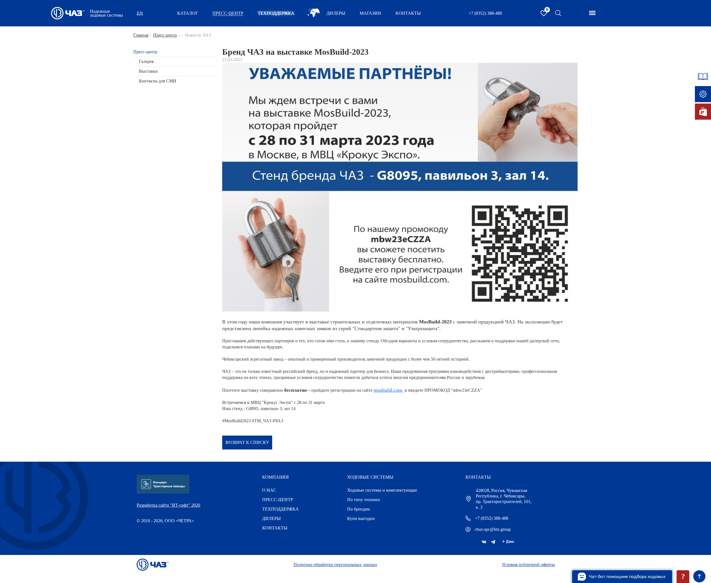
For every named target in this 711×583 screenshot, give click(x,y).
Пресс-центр (145, 51)
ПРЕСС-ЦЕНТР (227, 13)
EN (140, 13)
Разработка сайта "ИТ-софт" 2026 (168, 505)
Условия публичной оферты (528, 564)
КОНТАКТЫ (408, 13)
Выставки (148, 71)
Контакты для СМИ (157, 81)
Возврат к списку (247, 442)
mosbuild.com (388, 390)
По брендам (358, 509)
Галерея (146, 61)
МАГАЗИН (370, 13)
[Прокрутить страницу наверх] (699, 576)
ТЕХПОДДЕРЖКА (276, 13)
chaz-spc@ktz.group (493, 529)
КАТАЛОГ (187, 13)
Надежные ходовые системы (106, 13)
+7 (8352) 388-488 (485, 13)
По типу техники (363, 499)
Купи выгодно (361, 518)
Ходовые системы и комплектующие (382, 490)
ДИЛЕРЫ (271, 518)
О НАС (269, 490)
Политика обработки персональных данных (335, 564)
